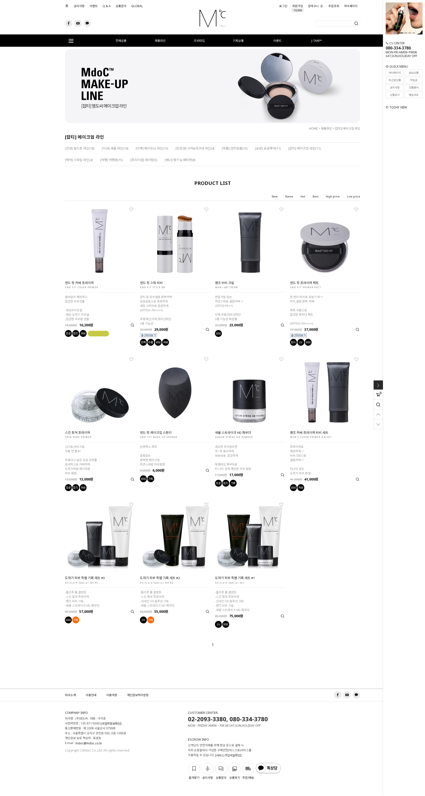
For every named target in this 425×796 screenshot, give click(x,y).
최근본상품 (395, 80)
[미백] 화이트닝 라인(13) (152, 148)
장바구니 (315, 6)
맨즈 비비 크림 (224, 283)
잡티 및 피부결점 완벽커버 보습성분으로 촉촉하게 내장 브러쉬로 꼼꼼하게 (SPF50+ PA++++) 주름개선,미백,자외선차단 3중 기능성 (156, 310)
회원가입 (297, 7)
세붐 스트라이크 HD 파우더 (233, 432)
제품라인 (160, 41)
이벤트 (94, 6)
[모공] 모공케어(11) (268, 148)
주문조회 (333, 6)
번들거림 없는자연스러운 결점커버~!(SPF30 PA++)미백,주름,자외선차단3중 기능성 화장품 (229, 308)
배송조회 (414, 95)
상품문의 (121, 6)
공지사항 (79, 6)
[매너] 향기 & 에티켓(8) (180, 160)
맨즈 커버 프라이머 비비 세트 (309, 432)
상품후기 (395, 95)
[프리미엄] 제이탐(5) (143, 160)
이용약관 (111, 695)
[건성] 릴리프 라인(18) (79, 148)
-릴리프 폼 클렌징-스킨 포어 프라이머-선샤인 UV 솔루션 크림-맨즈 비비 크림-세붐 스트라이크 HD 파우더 (232, 601)
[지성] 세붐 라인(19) (115, 148)
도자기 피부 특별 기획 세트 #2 (160, 578)
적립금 (413, 80)
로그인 (283, 6)
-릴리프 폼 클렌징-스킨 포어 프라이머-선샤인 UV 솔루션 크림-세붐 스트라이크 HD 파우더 (157, 599)
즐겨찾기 (194, 778)
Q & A (107, 6)
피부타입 (199, 41)
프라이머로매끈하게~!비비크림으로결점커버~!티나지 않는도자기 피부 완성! (300, 460)
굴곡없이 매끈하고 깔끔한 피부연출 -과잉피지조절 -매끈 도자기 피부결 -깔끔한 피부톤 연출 (77, 308)
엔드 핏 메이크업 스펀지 (156, 432)
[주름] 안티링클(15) (235, 148)
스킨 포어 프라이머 (77, 432)
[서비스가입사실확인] (228, 755)
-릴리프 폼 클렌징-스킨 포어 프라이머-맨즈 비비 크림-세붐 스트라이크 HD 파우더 (82, 599)
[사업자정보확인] (111, 723)
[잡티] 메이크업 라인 (347, 128)
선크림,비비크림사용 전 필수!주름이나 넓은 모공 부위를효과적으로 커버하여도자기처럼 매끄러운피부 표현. (81, 460)
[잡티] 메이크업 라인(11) (304, 148)
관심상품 (414, 73)
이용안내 (91, 695)
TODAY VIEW (398, 107)
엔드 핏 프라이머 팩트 (304, 283)
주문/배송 (248, 778)
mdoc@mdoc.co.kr (89, 743)
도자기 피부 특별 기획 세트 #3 (85, 578)
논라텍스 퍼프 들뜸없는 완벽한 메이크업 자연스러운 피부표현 (152, 455)
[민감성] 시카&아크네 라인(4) (195, 148)
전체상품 (121, 41)
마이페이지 (351, 6)
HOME (313, 128)
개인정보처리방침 (138, 695)
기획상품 (238, 41)
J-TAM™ (316, 41)
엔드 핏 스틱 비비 (151, 283)
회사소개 (70, 695)
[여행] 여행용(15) (111, 160)
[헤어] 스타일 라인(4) (79, 160)
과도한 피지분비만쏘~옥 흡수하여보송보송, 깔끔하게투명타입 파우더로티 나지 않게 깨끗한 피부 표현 (233, 458)
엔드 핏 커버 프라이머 (79, 283)
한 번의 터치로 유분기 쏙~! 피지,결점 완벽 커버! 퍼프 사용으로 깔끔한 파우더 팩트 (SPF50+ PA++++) (306, 310)
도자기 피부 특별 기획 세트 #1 (235, 578)
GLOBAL (137, 6)
